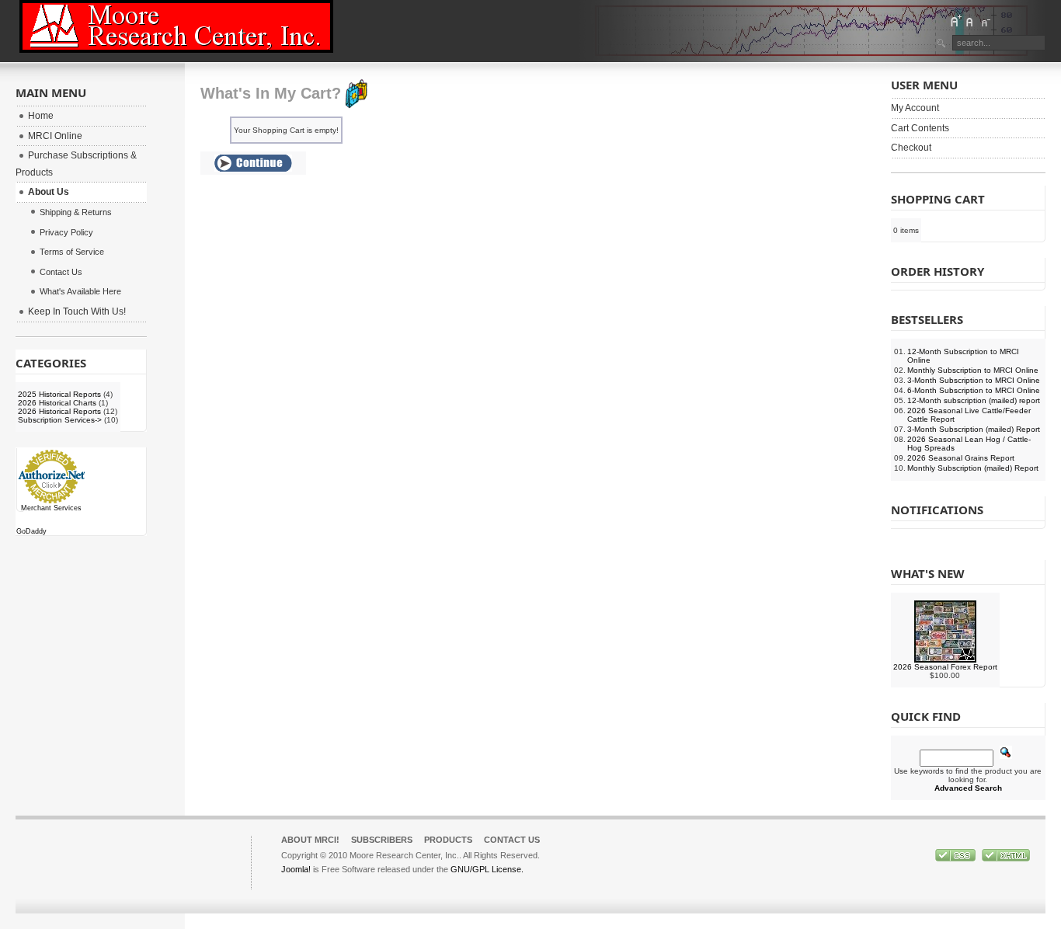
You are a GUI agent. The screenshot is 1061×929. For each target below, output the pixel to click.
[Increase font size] (955, 21)
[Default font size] (970, 21)
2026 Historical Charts (57, 402)
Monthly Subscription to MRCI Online (972, 370)
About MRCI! (310, 839)
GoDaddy (31, 531)
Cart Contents (920, 128)
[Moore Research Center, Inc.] (176, 26)
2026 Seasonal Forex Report (945, 667)
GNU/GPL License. (487, 869)
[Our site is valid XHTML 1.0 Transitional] (1006, 858)
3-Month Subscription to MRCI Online (973, 380)
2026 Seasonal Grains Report (960, 458)
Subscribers (381, 839)
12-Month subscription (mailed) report (973, 400)
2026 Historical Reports (59, 411)
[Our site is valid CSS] (956, 858)
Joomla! (296, 869)
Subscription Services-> (60, 420)
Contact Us (512, 839)
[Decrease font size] (985, 21)
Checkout (911, 147)
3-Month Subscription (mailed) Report (973, 429)
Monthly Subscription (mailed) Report (972, 468)
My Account (915, 108)
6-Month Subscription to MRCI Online (973, 390)
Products (448, 839)
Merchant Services (51, 508)
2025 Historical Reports (59, 394)
